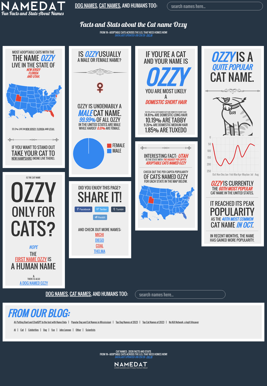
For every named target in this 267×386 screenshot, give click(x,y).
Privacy (133, 367)
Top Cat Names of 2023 (153, 322)
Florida (40, 129)
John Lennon (65, 330)
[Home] (131, 365)
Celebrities (33, 330)
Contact (139, 367)
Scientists (90, 330)
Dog (45, 330)
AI (15, 330)
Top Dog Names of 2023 (127, 322)
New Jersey (30, 129)
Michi (99, 234)
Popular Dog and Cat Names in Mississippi (91, 322)
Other (78, 330)
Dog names (86, 5)
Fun (53, 330)
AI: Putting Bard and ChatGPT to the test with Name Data (40, 322)
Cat (22, 330)
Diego (99, 240)
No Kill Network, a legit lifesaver (184, 322)
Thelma (99, 251)
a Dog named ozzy (34, 283)
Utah (51, 129)
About (145, 367)
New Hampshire (22, 158)
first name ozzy (31, 259)
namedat (123, 367)
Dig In (149, 35)
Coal (99, 245)
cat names (109, 5)
